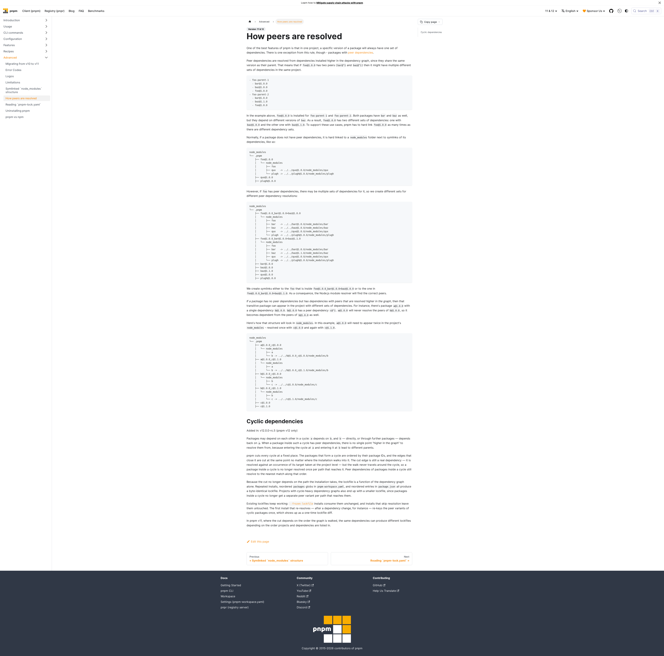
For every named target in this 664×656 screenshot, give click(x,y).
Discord (302, 607)
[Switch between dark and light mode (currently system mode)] (626, 11)
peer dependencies (360, 52)
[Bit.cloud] (619, 11)
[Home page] (250, 21)
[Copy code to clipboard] (408, 80)
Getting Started (231, 585)
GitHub (377, 585)
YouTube (302, 590)
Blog (72, 11)
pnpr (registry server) (235, 607)
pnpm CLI (227, 590)
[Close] (659, 3)
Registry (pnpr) (54, 11)
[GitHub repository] (611, 11)
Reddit (301, 596)
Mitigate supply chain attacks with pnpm (339, 2)
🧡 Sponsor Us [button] (592, 11)
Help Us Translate (384, 590)
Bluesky (302, 602)
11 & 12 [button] (549, 11)
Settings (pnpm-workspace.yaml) (242, 602)
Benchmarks (96, 11)
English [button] (570, 11)
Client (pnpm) (31, 11)
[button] (25, 20)
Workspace (228, 596)
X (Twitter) (304, 585)
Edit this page (260, 541)
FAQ (81, 11)
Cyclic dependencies (431, 32)
